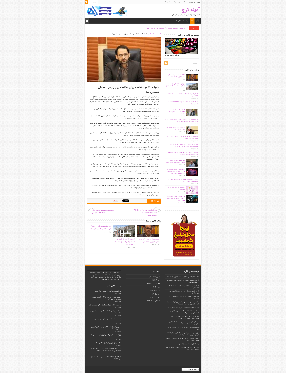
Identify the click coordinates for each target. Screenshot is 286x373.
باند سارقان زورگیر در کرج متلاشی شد (108, 342)
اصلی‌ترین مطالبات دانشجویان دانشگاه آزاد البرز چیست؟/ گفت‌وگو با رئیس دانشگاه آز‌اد (183, 145)
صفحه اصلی (156, 34)
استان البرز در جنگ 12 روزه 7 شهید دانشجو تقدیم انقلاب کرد (100, 227)
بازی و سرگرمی (155, 283)
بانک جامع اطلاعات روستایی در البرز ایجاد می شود (105, 320)
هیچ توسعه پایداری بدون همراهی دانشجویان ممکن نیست (175, 161)
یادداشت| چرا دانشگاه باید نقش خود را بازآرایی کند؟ (176, 128)
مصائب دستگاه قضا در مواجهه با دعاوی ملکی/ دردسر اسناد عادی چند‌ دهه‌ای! (182, 137)
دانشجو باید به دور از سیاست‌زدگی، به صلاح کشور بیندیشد (176, 111)
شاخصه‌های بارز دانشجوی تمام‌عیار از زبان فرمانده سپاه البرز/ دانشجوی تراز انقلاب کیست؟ (181, 120)
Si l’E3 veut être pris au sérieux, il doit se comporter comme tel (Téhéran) (106, 349)
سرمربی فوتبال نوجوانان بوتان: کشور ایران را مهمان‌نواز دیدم (106, 327)
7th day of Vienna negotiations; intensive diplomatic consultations (145, 211)
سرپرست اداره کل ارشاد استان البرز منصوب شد (105, 305)
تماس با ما (167, 2)
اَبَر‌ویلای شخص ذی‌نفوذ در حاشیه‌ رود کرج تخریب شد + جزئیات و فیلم (167, 28)
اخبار (180, 2)
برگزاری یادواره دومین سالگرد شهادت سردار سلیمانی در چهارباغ (106, 298)
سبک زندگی (156, 290)
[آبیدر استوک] (106, 11)
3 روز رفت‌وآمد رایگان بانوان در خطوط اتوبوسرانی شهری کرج (183, 102)
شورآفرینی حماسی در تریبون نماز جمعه (108, 291)
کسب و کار (157, 297)
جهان (158, 287)
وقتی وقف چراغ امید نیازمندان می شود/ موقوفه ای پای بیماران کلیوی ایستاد (176, 198)
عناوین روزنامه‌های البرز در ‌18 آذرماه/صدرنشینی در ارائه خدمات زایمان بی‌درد (183, 180)
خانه (184, 2)
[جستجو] (86, 2)
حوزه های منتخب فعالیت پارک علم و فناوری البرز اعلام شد (106, 357)
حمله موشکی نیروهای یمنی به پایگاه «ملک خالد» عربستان (103, 210)
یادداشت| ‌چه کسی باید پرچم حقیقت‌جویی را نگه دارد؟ (149, 240)
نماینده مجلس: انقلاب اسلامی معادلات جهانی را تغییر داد (105, 312)
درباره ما (174, 2)
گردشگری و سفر (155, 301)
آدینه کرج (191, 10)
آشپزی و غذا (156, 277)
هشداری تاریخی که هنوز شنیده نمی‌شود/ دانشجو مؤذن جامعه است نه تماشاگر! (183, 153)
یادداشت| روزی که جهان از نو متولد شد (176, 188)
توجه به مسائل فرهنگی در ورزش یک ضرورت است (105, 335)
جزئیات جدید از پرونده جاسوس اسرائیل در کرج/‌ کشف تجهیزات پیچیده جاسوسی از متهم (176, 171)
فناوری (158, 294)
